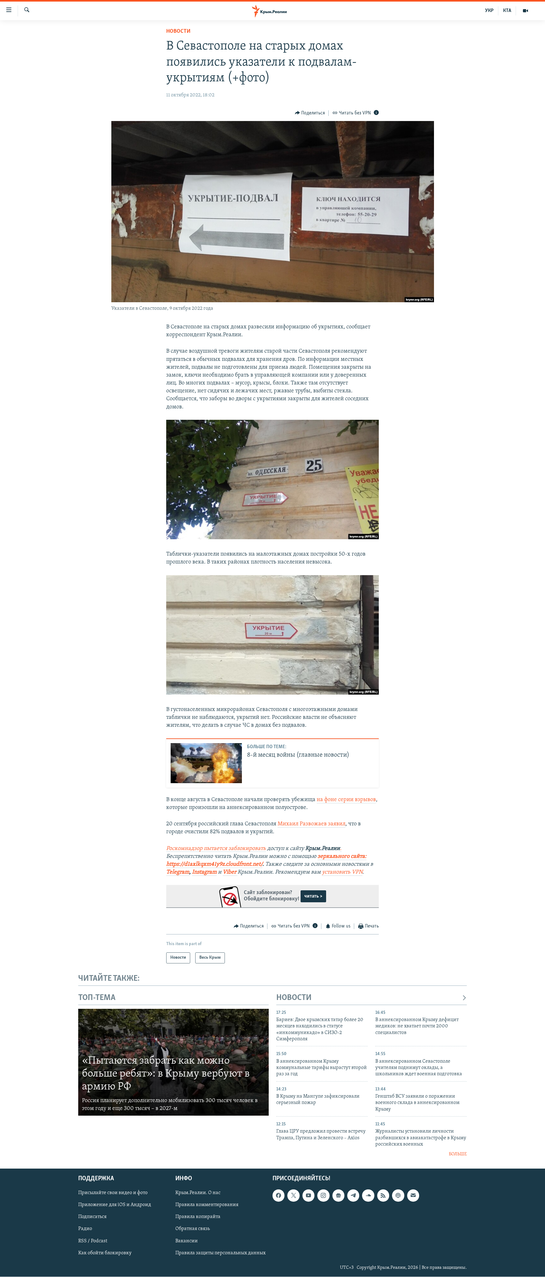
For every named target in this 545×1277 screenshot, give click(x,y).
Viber (230, 872)
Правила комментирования (206, 1204)
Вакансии (186, 1240)
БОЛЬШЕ (458, 1154)
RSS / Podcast (92, 1240)
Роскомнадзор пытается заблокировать (216, 849)
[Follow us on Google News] (338, 1195)
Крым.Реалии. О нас (197, 1192)
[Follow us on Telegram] (353, 1195)
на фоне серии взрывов (346, 800)
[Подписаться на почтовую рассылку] (413, 1195)
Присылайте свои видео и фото (113, 1192)
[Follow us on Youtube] (308, 1195)
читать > (313, 896)
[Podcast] (398, 1195)
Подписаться (92, 1216)
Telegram (177, 872)
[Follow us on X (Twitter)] (293, 1195)
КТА (507, 10)
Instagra (202, 872)
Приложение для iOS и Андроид (114, 1204)
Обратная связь (192, 1228)
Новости (178, 31)
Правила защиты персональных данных (220, 1253)
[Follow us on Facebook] (278, 1195)
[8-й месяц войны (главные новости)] (206, 763)
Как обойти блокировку (105, 1253)
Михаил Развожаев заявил (311, 824)
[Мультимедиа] (525, 10)
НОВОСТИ (294, 998)
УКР (489, 10)
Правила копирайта (197, 1216)
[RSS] (383, 1195)
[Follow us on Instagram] (323, 1195)
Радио (85, 1228)
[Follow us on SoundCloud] (368, 1195)
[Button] (310, 113)
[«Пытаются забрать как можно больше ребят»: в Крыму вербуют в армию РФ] (173, 1062)
